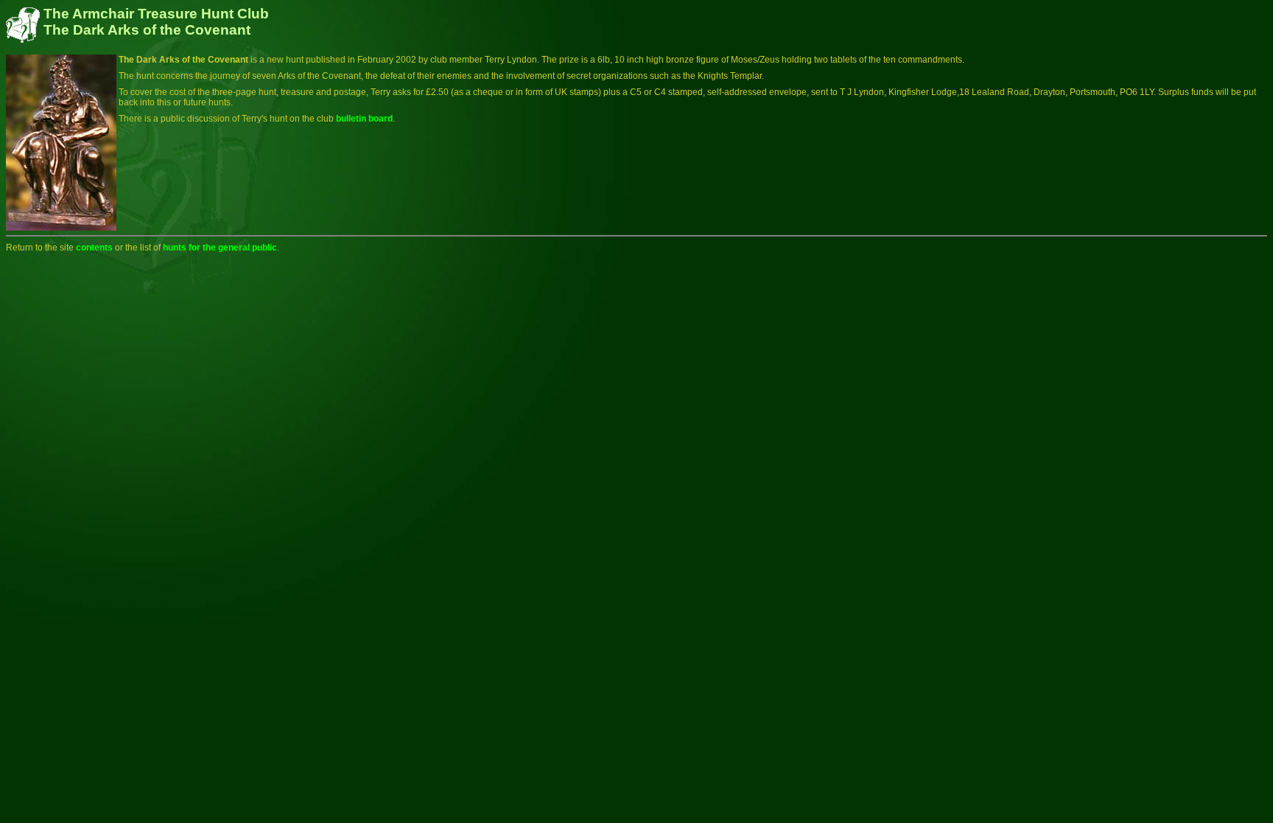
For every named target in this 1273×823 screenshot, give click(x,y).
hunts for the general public (219, 247)
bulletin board (364, 118)
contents (94, 247)
